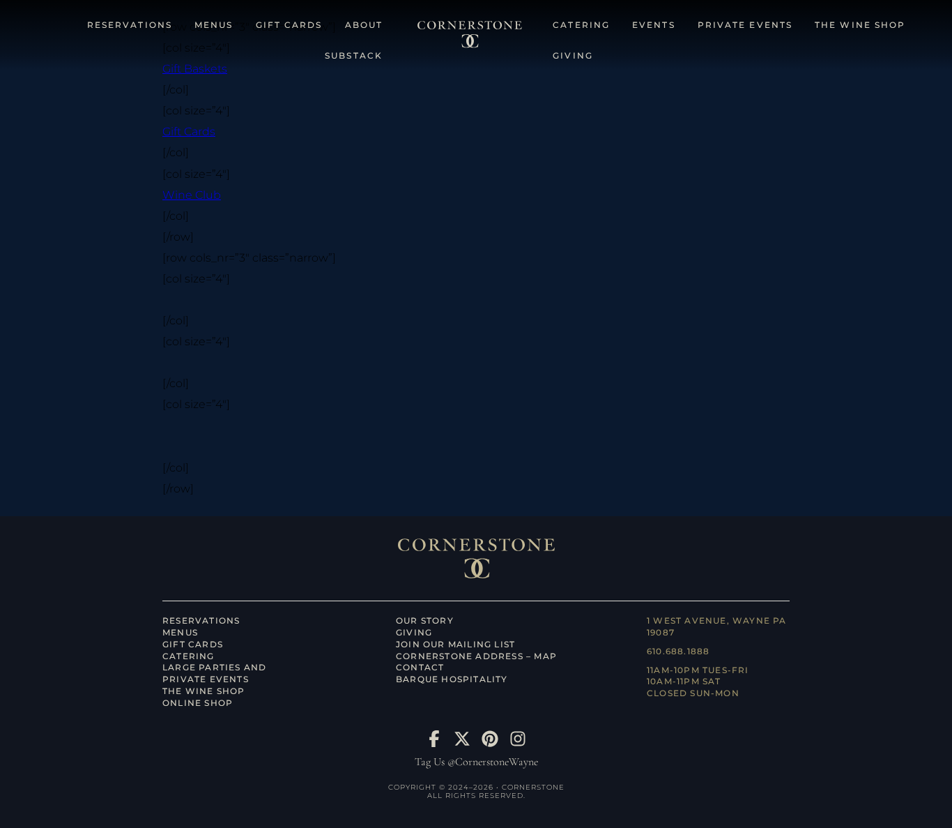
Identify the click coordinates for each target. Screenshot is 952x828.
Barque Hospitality (452, 679)
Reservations (201, 620)
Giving (414, 632)
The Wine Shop (203, 691)
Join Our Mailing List (455, 644)
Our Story (425, 620)
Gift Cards (188, 131)
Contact (420, 667)
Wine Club (191, 195)
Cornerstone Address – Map (476, 656)
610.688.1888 (678, 651)
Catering (188, 656)
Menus (180, 632)
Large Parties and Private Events (214, 673)
